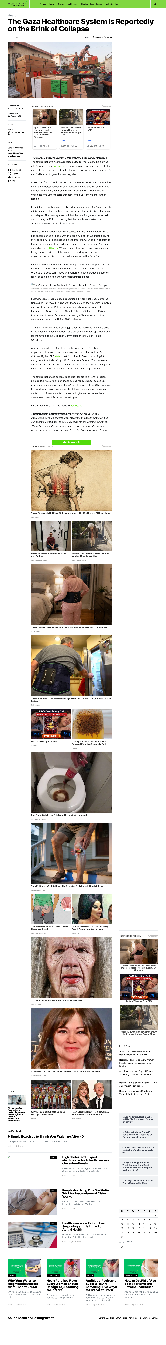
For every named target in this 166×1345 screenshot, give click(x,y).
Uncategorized (14, 156)
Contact (155, 1318)
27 (138, 1232)
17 (122, 1228)
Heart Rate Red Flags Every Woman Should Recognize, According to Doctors (136, 1062)
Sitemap (146, 1318)
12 (133, 1224)
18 (128, 1228)
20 (138, 1228)
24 (122, 1232)
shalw (10, 129)
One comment (15, 37)
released (59, 166)
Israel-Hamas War (15, 153)
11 (128, 1224)
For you (99, 4)
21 (144, 1228)
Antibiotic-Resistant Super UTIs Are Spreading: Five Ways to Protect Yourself (136, 1074)
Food (92, 4)
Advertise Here (112, 4)
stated (58, 356)
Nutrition (84, 4)
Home (35, 4)
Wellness (43, 4)
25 (127, 1232)
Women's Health (53, 1275)
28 (144, 1232)
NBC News (52, 248)
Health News (72, 4)
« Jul (121, 1247)
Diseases (61, 4)
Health (51, 4)
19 (133, 1228)
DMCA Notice (121, 1318)
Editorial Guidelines (106, 1318)
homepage (76, 405)
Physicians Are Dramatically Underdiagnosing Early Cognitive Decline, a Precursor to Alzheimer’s (16, 1114)
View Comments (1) (71, 442)
